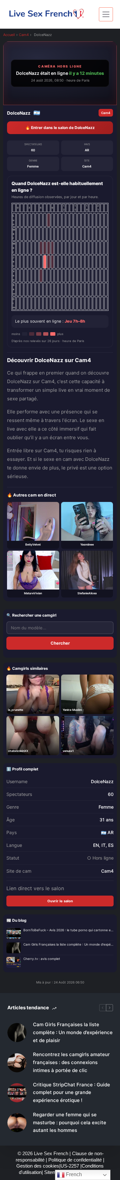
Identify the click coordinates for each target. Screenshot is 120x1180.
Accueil (9, 34)
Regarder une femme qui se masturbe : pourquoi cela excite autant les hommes (69, 1123)
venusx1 (68, 751)
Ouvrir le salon (60, 901)
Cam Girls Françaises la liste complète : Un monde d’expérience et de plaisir (73, 1032)
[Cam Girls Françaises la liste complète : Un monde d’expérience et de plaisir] (17, 1032)
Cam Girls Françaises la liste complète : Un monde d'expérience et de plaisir (68, 944)
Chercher (60, 643)
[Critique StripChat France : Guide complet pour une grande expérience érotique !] (17, 1092)
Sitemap (53, 1172)
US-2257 (70, 1166)
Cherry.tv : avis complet (41, 959)
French (73, 1174)
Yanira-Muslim (72, 710)
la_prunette (15, 710)
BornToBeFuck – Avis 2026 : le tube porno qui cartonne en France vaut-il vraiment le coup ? (68, 930)
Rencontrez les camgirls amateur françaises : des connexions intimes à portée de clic (71, 1062)
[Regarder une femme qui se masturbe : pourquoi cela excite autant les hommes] (17, 1122)
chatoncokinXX (18, 751)
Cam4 (24, 34)
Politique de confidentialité (75, 1159)
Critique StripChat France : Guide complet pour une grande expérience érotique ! (71, 1093)
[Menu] (106, 14)
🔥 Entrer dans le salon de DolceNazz (60, 127)
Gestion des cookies (37, 1166)
